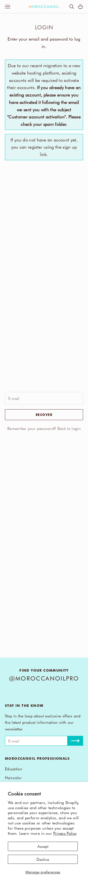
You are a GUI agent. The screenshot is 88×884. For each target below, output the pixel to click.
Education (13, 768)
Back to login (69, 428)
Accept (42, 846)
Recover (44, 414)
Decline (42, 859)
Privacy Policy (65, 833)
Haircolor (13, 777)
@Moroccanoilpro (44, 678)
